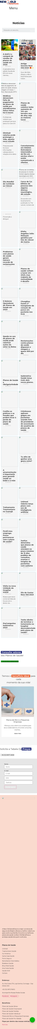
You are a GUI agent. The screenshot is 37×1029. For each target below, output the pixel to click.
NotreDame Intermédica (10, 961)
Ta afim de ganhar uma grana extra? (26, 459)
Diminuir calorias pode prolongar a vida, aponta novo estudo (9, 137)
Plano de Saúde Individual (11, 1014)
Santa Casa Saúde (8, 956)
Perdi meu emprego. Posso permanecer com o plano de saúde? (8, 536)
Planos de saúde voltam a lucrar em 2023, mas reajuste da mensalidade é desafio (27, 275)
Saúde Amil (6, 971)
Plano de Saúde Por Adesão (11, 1018)
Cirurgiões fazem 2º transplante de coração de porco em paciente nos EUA (27, 307)
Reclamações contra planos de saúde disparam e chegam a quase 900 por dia (27, 347)
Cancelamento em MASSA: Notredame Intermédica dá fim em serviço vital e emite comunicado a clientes (27, 154)
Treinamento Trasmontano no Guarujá (9, 509)
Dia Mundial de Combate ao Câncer (8, 184)
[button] (12, 8)
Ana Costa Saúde (8, 968)
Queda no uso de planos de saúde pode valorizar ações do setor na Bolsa (9, 341)
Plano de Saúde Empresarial (12, 1009)
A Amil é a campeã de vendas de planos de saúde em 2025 (8, 59)
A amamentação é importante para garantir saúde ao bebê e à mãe (9, 475)
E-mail (6, 770)
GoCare (4, 973)
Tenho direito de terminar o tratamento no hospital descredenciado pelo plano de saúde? (28, 626)
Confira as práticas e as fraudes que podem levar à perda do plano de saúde (9, 417)
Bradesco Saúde (7, 963)
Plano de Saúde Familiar (10, 1011)
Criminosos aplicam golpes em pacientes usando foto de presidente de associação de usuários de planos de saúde (27, 420)
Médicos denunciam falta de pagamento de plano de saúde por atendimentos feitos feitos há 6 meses (9, 104)
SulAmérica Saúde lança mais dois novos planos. (27, 379)
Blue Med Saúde (8, 966)
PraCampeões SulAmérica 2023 (9, 625)
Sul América (6, 953)
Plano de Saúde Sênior (10, 1006)
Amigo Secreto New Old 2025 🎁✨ (27, 66)
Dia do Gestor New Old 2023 (27, 594)
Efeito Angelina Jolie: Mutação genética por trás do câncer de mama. (27, 236)
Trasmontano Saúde (9, 951)
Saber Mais (17, 733)
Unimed (5, 949)
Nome (6, 764)
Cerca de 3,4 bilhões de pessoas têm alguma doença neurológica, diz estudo (26, 188)
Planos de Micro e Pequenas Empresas (17, 721)
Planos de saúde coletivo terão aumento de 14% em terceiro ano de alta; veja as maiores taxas (27, 111)
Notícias (5, 1024)
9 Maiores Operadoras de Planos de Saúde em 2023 (9, 305)
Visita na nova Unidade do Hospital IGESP (9, 589)
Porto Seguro (7, 958)
